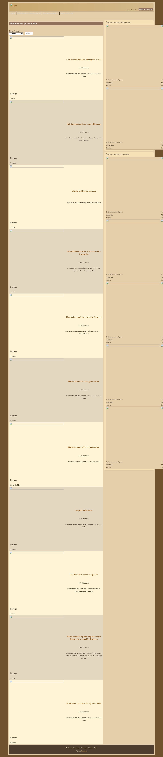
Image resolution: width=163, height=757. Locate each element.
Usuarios (84, 751)
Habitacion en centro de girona (84, 574)
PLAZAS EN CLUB (66, 13)
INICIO (13, 13)
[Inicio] (14, 5)
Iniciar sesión (131, 9)
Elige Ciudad (14, 31)
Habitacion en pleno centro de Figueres (84, 317)
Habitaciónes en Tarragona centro (83, 381)
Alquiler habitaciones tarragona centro (84, 59)
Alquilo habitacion (83, 510)
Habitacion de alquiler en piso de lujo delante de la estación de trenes (84, 638)
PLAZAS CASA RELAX (50, 13)
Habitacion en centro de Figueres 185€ (83, 703)
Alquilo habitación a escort (84, 191)
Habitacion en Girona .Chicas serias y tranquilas (84, 253)
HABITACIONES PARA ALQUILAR (29, 13)
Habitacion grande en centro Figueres (84, 123)
